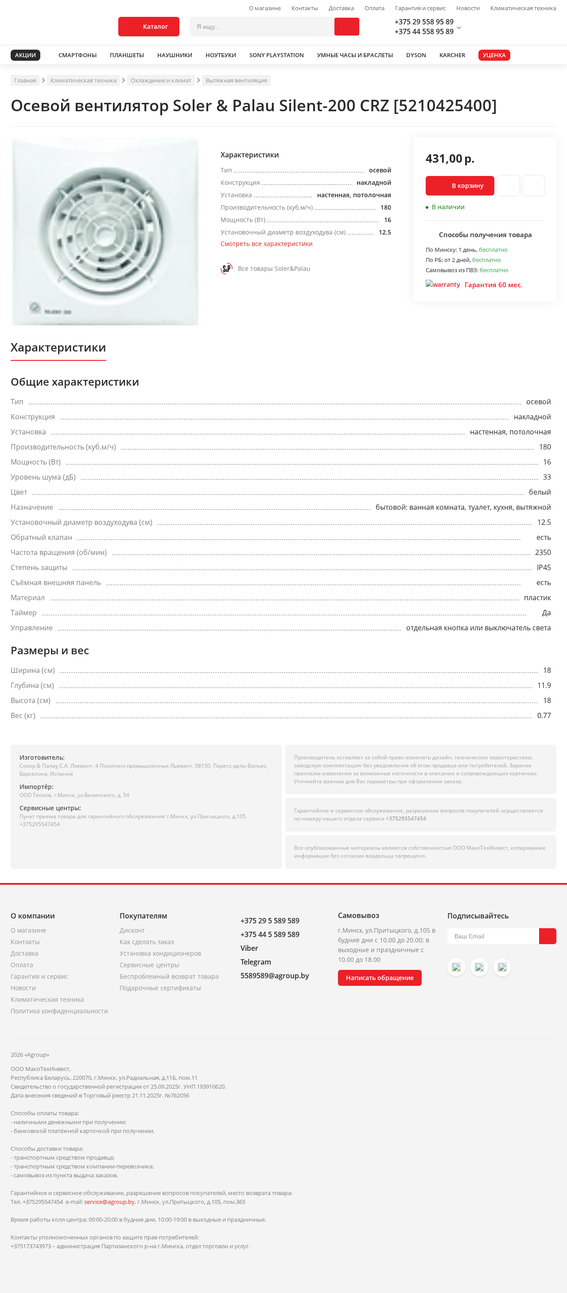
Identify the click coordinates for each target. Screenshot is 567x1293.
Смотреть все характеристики (267, 243)
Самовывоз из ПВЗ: (453, 270)
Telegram (256, 962)
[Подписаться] (547, 936)
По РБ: (435, 260)
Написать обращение (380, 977)
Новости (468, 8)
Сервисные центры (149, 965)
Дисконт (132, 930)
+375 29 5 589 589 (270, 921)
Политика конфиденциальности (59, 1011)
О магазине (265, 8)
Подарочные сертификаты (160, 988)
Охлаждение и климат (161, 80)
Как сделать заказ (147, 942)
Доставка (341, 8)
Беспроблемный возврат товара (169, 976)
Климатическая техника (523, 8)
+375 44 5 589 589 (270, 934)
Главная (25, 80)
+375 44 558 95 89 (424, 31)
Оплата (374, 8)
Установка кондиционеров (160, 953)
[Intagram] (456, 967)
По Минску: (442, 250)
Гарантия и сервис (420, 8)
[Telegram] (502, 967)
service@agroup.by (109, 1202)
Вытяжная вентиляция (236, 80)
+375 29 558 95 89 (424, 22)
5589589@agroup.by (275, 975)
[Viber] (479, 967)
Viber (249, 948)
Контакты (304, 8)
